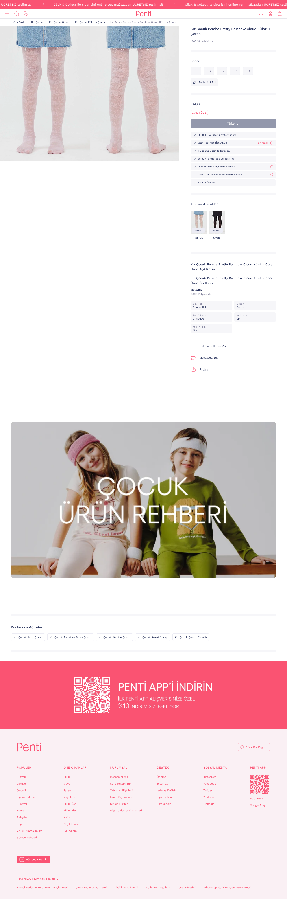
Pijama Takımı (26, 797)
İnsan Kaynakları (121, 797)
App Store (256, 798)
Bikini (66, 776)
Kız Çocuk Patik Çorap (28, 637)
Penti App (258, 767)
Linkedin (208, 803)
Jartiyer (22, 783)
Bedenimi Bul (207, 82)
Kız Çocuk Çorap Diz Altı (191, 637)
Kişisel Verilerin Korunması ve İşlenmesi (42, 887)
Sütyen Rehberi (27, 837)
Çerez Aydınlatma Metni (91, 887)
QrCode (259, 784)
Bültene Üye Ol (36, 859)
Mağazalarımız (119, 776)
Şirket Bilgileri (119, 803)
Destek (163, 767)
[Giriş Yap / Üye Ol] (270, 14)
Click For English (256, 747)
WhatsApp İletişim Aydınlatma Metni (227, 887)
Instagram (209, 776)
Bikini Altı (69, 810)
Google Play (257, 805)
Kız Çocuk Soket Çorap (153, 637)
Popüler (24, 767)
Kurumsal (118, 767)
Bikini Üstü (70, 803)
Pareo (67, 790)
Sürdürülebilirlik (120, 783)
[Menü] (7, 14)
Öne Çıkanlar (74, 767)
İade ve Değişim (167, 790)
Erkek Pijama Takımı (30, 830)
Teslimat (162, 783)
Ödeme (161, 776)
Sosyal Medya (215, 767)
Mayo (66, 783)
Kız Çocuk (37, 22)
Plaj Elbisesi (71, 824)
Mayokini (69, 797)
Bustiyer (22, 803)
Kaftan (67, 817)
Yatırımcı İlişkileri (121, 790)
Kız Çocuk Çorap (59, 22)
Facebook (209, 783)
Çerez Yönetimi (186, 887)
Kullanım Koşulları (158, 887)
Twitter (207, 790)
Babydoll (22, 817)
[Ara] (16, 14)
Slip (19, 824)
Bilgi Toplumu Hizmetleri (126, 810)
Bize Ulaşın (164, 803)
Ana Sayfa (19, 22)
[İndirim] (26, 14)
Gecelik (22, 790)
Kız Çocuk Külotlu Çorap (90, 22)
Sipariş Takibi (165, 797)
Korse (20, 810)
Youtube (208, 797)
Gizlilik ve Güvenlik (126, 887)
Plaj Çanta (70, 830)
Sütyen (21, 776)
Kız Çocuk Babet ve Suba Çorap (70, 637)
